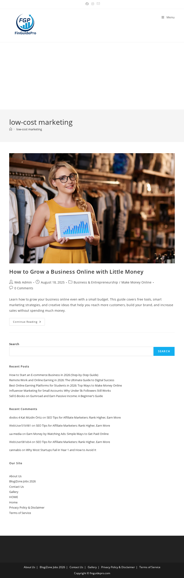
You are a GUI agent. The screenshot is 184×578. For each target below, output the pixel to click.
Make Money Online (136, 282)
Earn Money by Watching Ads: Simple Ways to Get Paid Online (67, 434)
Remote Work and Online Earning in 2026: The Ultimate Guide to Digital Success (61, 380)
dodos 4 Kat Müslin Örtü (25, 417)
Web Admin (23, 282)
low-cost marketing (29, 129)
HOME (13, 497)
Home (13, 502)
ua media (15, 434)
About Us (15, 476)
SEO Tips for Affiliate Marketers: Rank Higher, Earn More (84, 417)
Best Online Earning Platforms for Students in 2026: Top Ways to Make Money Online (65, 385)
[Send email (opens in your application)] (97, 4)
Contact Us (16, 487)
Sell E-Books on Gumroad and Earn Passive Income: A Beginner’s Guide (56, 396)
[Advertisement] (92, 76)
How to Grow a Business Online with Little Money (76, 271)
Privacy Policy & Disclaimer (26, 507)
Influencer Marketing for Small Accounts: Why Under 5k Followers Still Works (60, 391)
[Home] (10, 129)
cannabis (15, 450)
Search (14, 344)
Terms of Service (20, 513)
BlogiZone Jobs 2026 (22, 481)
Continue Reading (29, 323)
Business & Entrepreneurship (96, 282)
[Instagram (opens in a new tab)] (92, 4)
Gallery (13, 492)
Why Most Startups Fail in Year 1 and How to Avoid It (61, 450)
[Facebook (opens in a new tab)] (87, 4)
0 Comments (23, 288)
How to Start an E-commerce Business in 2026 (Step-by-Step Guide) (53, 375)
